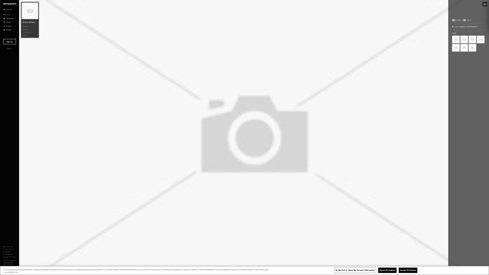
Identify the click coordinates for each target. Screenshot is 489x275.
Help (4, 247)
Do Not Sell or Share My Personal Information (355, 270)
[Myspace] (9, 3)
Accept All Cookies (408, 270)
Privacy (5, 249)
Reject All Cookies (387, 270)
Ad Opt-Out (6, 252)
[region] (244, 270)
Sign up (9, 41)
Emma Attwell (28, 22)
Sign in (9, 48)
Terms (11, 249)
